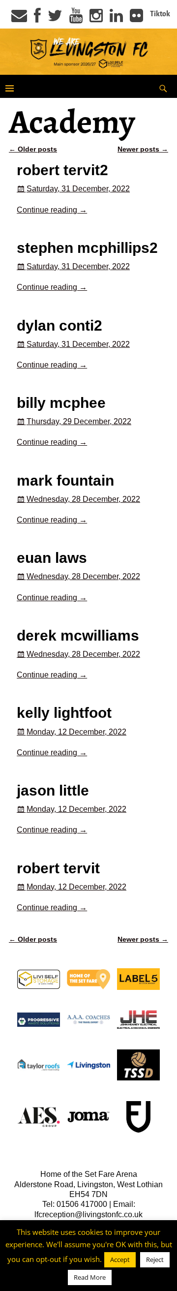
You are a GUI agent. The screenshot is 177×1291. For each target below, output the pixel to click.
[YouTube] (76, 19)
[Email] (19, 19)
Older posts (33, 149)
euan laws (52, 558)
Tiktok (160, 14)
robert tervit (58, 868)
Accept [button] (120, 1259)
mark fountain (65, 480)
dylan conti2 (59, 325)
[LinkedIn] (116, 19)
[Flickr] (136, 19)
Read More (90, 1277)
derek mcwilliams (78, 635)
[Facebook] (37, 19)
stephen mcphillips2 (87, 248)
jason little (53, 790)
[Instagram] (96, 19)
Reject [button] (155, 1259)
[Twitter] (55, 19)
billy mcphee (61, 403)
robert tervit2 (62, 170)
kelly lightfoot (64, 713)
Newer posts (143, 149)
